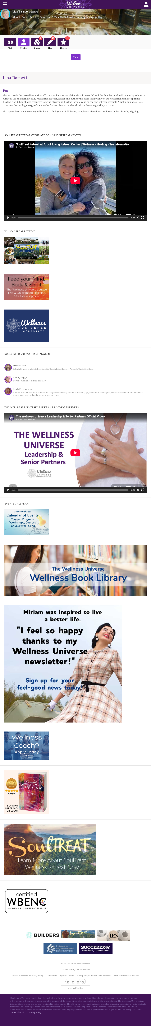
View (75, 57)
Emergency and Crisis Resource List (94, 975)
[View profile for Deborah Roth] (8, 368)
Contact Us (52, 975)
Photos (64, 43)
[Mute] (138, 217)
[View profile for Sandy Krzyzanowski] (8, 391)
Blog (51, 43)
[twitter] (73, 981)
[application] (75, 181)
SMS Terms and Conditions (126, 975)
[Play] (8, 217)
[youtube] (78, 981)
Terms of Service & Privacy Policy (27, 975)
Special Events (67, 975)
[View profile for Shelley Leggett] (8, 380)
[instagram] (83, 981)
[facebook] (67, 981)
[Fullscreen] (142, 217)
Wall (10, 48)
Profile (23, 48)
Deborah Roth (19, 366)
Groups (37, 43)
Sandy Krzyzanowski (22, 389)
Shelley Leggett (20, 377)
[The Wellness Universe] (75, 4)
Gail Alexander (83, 969)
